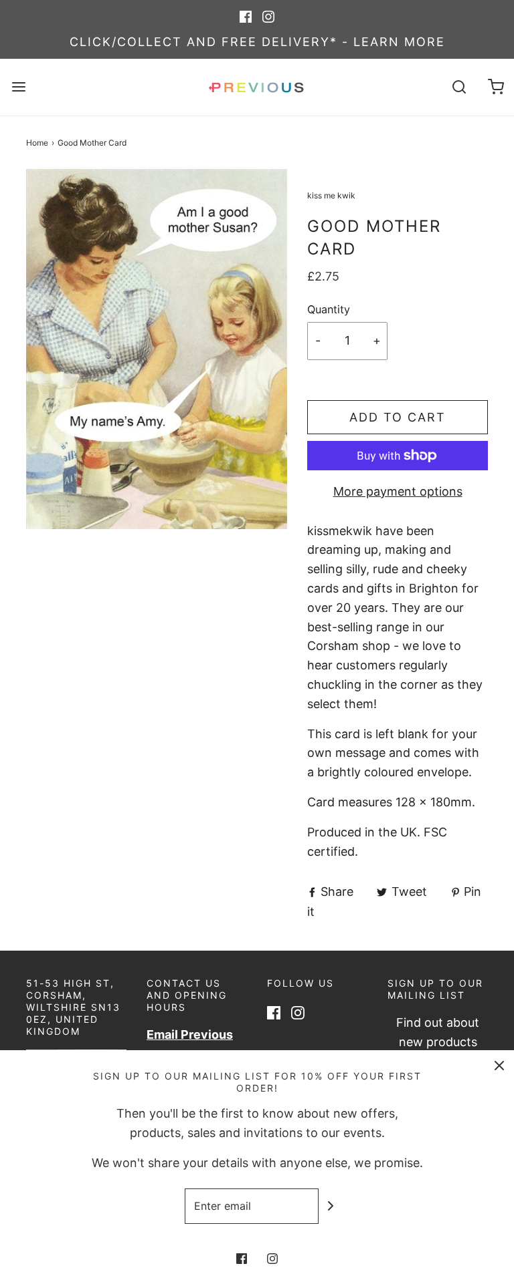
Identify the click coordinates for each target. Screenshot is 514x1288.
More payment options (397, 491)
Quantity (328, 309)
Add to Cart (397, 417)
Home (37, 143)
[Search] (458, 87)
